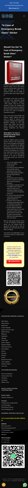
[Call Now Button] (4, 485)
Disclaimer (14, 480)
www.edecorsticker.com (18, 479)
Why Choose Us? (14, 8)
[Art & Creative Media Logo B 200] (7, 14)
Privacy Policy (21, 480)
